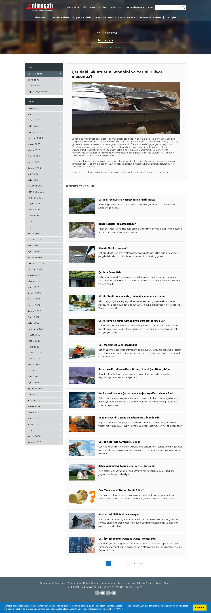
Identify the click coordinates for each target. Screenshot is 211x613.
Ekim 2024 (33, 174)
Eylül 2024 (33, 180)
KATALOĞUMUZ (105, 18)
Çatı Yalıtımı (117, 47)
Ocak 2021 (33, 430)
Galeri (92, 7)
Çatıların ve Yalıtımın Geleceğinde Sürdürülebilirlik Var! (131, 320)
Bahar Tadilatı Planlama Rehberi (117, 223)
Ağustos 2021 (35, 388)
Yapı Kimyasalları (37, 92)
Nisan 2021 (33, 412)
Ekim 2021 (33, 376)
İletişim (138, 587)
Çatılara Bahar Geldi (110, 272)
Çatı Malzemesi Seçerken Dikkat (117, 345)
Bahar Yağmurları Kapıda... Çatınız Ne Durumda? (127, 466)
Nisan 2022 (33, 341)
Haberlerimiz (108, 583)
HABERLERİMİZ (126, 18)
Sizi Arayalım (116, 7)
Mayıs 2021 (33, 406)
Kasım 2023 (34, 239)
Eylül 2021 (33, 382)
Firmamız (45, 583)
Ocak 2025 (33, 156)
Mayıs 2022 (33, 335)
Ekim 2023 (33, 245)
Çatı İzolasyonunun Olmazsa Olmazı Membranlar (127, 538)
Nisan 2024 (33, 210)
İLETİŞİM (171, 18)
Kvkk (129, 587)
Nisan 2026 (33, 108)
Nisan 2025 (33, 150)
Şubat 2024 (34, 221)
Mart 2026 (33, 114)
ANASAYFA (93, 47)
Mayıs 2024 (34, 204)
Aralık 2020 (34, 436)
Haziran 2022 (35, 329)
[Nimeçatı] (40, 7)
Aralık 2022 (34, 305)
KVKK (150, 7)
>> (141, 563)
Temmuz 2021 (35, 394)
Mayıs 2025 (33, 144)
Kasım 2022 (34, 311)
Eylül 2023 (33, 251)
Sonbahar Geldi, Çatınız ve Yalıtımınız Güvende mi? (128, 417)
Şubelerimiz (74, 583)
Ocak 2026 (33, 120)
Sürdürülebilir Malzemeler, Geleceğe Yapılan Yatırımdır (131, 296)
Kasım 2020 (34, 442)
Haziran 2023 (35, 269)
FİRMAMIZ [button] (41, 18)
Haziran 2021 (34, 400)
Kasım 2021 (34, 370)
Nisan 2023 (33, 281)
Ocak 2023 (33, 299)
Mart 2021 (33, 418)
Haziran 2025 (35, 138)
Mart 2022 (33, 347)
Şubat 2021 (33, 424)
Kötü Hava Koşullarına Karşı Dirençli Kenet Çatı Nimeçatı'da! (134, 369)
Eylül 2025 (33, 126)
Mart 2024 (33, 216)
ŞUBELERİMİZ (83, 18)
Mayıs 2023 (33, 275)
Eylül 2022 (33, 323)
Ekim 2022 (33, 317)
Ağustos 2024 (35, 186)
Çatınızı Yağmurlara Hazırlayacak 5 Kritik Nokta (126, 199)
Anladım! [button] (200, 607)
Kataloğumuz (90, 583)
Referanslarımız (126, 583)
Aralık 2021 (33, 365)
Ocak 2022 (33, 359)
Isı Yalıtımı (33, 80)
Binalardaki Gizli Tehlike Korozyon (118, 514)
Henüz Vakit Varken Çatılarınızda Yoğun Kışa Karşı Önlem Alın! (135, 393)
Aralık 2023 (34, 233)
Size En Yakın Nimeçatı (135, 7)
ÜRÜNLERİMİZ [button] (61, 18)
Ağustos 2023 (35, 257)
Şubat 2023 (34, 293)
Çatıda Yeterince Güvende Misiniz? (119, 441)
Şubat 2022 (34, 353)
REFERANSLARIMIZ (150, 18)
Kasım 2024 (34, 168)
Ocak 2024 (33, 227)
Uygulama (103, 7)
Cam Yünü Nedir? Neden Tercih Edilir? (121, 490)
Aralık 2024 (34, 162)
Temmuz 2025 (35, 132)
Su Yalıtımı (33, 86)
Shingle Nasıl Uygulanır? (112, 248)
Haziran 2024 (35, 198)
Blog (85, 7)
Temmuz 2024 (35, 192)
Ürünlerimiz (58, 583)
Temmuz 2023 (35, 263)
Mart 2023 (33, 287)
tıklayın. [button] (119, 609)
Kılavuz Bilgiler (73, 7)
